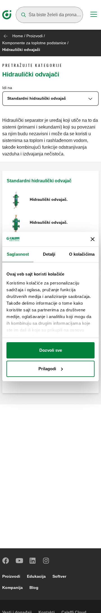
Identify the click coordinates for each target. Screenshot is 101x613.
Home (17, 36)
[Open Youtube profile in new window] (19, 560)
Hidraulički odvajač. (49, 199)
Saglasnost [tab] (18, 254)
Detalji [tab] (49, 254)
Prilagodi (47, 368)
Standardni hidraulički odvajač (39, 180)
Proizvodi (34, 36)
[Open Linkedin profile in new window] (32, 560)
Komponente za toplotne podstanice (34, 43)
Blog (33, 587)
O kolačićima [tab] (82, 254)
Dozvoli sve (50, 350)
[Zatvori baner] (93, 239)
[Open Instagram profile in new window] (46, 560)
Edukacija (36, 576)
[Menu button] (94, 15)
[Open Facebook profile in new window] (6, 560)
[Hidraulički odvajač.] (16, 199)
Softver (59, 576)
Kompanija (12, 587)
